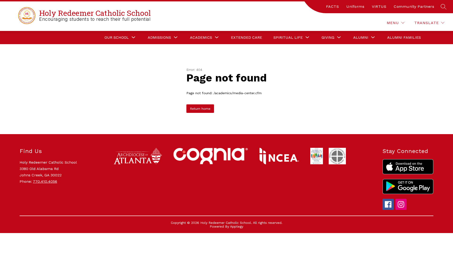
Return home (200, 108)
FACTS (332, 6)
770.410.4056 (45, 181)
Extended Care (246, 37)
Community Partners (414, 6)
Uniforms (355, 6)
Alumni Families (404, 37)
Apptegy (236, 226)
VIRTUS (379, 6)
